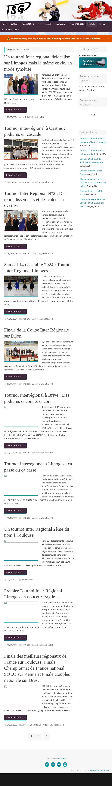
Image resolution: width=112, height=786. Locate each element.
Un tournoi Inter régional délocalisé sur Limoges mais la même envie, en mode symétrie (38, 62)
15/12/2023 (12, 518)
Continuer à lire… (14, 110)
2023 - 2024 (26, 384)
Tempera (94, 770)
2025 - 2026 (26, 117)
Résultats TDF (46, 725)
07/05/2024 (12, 384)
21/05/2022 (12, 725)
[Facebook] (47, 764)
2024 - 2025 (26, 253)
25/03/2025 (12, 253)
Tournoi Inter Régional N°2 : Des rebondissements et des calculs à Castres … (35, 199)
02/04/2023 (12, 580)
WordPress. (104, 770)
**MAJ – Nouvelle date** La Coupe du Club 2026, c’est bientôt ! (92, 203)
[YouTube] (59, 764)
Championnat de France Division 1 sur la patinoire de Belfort (93, 182)
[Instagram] (65, 764)
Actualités (36, 182)
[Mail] (53, 764)
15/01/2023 (12, 645)
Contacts (61, 758)
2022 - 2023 (26, 645)
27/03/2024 (12, 453)
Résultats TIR (38, 117)
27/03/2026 (12, 117)
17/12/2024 (12, 319)
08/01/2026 (12, 182)
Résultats (36, 453)
